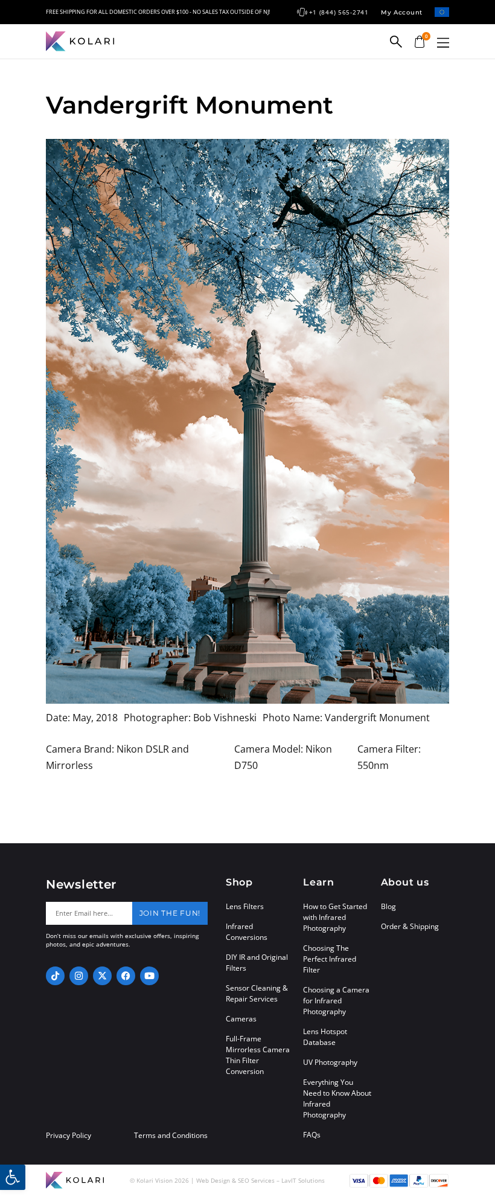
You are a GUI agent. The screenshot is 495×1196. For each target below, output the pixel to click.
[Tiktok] (55, 975)
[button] (443, 42)
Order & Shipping (410, 926)
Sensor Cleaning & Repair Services (257, 993)
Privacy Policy (68, 1135)
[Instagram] (78, 975)
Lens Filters (245, 906)
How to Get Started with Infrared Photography (335, 917)
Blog (388, 906)
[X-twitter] (102, 975)
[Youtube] (149, 975)
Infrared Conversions (246, 931)
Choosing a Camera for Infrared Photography (336, 1001)
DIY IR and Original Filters (257, 962)
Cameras (241, 1019)
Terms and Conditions (171, 1135)
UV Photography (330, 1062)
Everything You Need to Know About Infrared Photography (337, 1098)
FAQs (312, 1135)
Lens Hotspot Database (325, 1036)
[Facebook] (126, 975)
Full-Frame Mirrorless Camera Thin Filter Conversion (258, 1055)
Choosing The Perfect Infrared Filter (329, 959)
